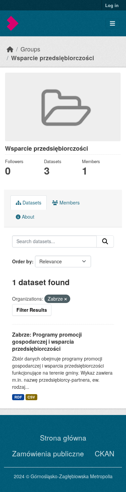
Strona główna (63, 437)
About (27, 216)
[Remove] (65, 299)
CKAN (104, 453)
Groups (30, 49)
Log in (112, 5)
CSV (31, 397)
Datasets (31, 202)
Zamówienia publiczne (48, 453)
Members (69, 202)
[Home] (10, 49)
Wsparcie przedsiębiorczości (52, 57)
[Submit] (105, 241)
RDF (18, 397)
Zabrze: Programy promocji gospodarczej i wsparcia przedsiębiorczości (47, 341)
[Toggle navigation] (112, 23)
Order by (22, 261)
